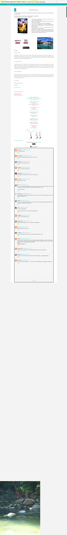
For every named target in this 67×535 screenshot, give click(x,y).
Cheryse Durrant (20, 220)
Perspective (33, 98)
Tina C (18, 207)
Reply (18, 152)
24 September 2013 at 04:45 (26, 193)
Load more (34, 280)
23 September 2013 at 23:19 (26, 173)
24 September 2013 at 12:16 (27, 220)
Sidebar (15, 4)
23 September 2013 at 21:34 (26, 161)
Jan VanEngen (19, 155)
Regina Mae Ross (17, 87)
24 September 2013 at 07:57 (26, 215)
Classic (2, 4)
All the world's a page (33, 109)
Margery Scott (34, 105)
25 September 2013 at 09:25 (25, 238)
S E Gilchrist (19, 232)
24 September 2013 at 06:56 (24, 200)
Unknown (18, 238)
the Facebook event (41, 27)
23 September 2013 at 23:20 (25, 178)
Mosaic (12, 4)
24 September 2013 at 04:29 (23, 184)
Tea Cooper (19, 149)
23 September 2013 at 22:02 (25, 167)
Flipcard (5, 4)
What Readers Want (34, 127)
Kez (17, 226)
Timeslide (22, 4)
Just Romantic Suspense (34, 99)
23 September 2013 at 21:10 (26, 155)
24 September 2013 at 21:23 (23, 226)
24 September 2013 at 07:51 (24, 207)
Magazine (8, 4)
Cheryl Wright (19, 173)
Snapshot (19, 4)
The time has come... (34, 10)
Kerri (18, 184)
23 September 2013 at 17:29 (25, 149)
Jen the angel (19, 193)
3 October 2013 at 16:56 (25, 259)
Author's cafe (34, 116)
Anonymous (19, 259)
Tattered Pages (33, 102)
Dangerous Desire (24, 17)
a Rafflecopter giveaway (18, 140)
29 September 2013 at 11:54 (24, 254)
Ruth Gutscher (19, 248)
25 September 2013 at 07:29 (26, 232)
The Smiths (39, 142)
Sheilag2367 (19, 215)
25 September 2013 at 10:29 (26, 248)
